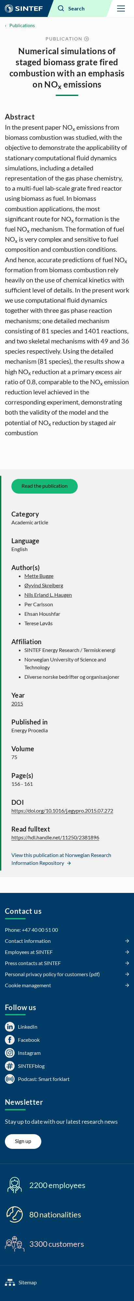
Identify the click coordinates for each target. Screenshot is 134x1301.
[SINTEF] (23, 8)
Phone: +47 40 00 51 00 (31, 930)
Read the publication (44, 486)
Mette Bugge (38, 576)
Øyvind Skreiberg (43, 585)
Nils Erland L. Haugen (48, 595)
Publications (22, 25)
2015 (17, 703)
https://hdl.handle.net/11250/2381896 (55, 837)
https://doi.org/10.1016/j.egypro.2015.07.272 (62, 810)
